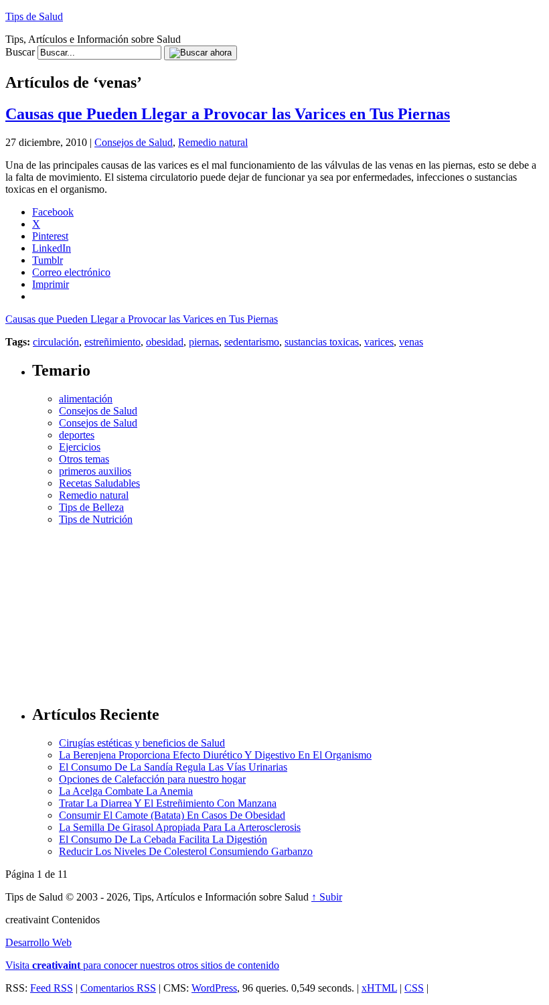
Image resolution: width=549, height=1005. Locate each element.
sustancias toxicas (322, 341)
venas (411, 341)
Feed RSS (51, 988)
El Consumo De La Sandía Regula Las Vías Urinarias (173, 767)
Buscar (20, 52)
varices (379, 341)
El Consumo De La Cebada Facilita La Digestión (163, 839)
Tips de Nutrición (96, 519)
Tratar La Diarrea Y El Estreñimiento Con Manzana (168, 803)
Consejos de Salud (133, 142)
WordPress (214, 988)
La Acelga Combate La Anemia (126, 791)
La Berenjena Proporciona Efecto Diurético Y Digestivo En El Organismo (215, 755)
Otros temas (84, 459)
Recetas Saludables (99, 483)
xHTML (379, 988)
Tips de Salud (34, 16)
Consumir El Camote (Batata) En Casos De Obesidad (172, 815)
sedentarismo (251, 341)
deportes (76, 435)
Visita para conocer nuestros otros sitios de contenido (142, 965)
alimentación (85, 398)
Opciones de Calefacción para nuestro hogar (152, 779)
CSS (414, 988)
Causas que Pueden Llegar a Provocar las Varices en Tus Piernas (227, 114)
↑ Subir (326, 897)
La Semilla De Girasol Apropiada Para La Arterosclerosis (180, 827)
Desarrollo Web (38, 942)
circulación (56, 341)
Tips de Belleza (91, 507)
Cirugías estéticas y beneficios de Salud (142, 743)
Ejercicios (79, 447)
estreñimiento (112, 341)
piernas (204, 341)
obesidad (164, 341)
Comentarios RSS (118, 988)
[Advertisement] (287, 609)
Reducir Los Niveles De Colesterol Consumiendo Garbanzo (186, 851)
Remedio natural (213, 142)
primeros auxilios (95, 471)
